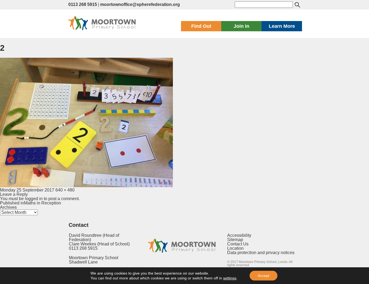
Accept (263, 275)
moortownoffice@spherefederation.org (140, 4)
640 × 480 (65, 190)
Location (235, 248)
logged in (34, 198)
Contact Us (238, 244)
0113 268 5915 (82, 4)
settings (229, 278)
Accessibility (239, 235)
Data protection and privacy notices (260, 252)
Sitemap (235, 239)
